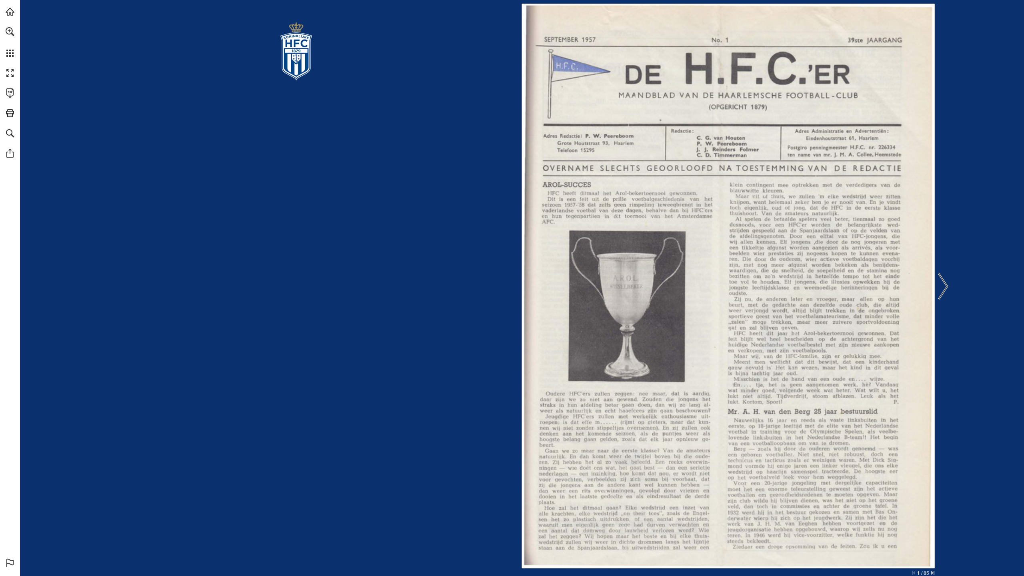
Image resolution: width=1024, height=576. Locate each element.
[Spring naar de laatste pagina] (932, 573)
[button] (10, 32)
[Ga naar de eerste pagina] (913, 573)
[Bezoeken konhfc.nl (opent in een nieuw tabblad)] (10, 12)
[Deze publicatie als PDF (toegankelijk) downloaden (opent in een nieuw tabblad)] (10, 93)
